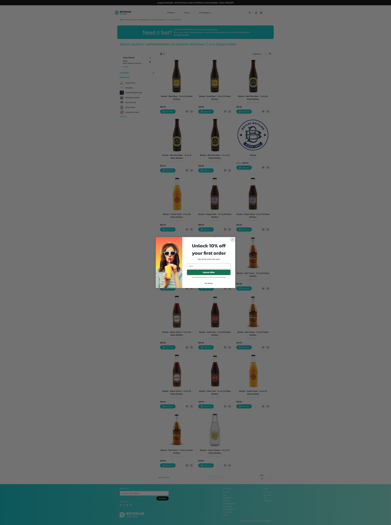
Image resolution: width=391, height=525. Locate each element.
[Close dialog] (232, 239)
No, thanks (209, 283)
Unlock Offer (209, 272)
